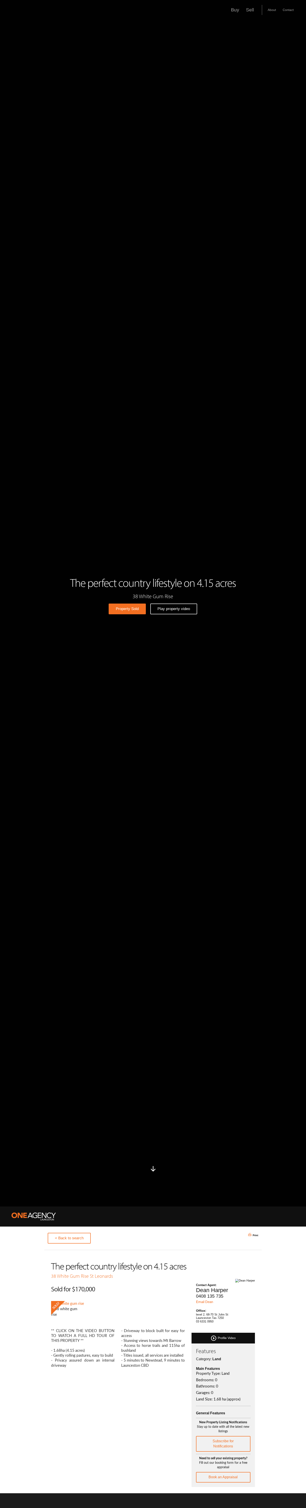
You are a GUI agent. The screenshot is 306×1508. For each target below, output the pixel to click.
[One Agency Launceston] (33, 1216)
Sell (250, 9)
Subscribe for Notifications (223, 1443)
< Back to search (69, 1238)
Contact (288, 10)
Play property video (173, 609)
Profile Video (226, 1337)
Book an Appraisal (223, 1477)
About (272, 10)
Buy (235, 9)
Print (255, 1235)
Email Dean (204, 1302)
